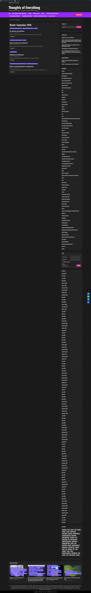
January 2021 (64, 404)
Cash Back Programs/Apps (66, 87)
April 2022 (63, 368)
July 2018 (63, 472)
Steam (72, 551)
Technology (64, 218)
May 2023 (63, 337)
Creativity (63, 99)
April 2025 (63, 299)
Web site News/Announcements (28, 28)
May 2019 (63, 449)
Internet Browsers (65, 147)
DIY (62, 113)
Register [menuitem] (6, 0)
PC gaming (70, 549)
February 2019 (64, 456)
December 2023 (64, 323)
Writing (63, 248)
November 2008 (64, 508)
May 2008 (63, 522)
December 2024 (64, 306)
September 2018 (65, 467)
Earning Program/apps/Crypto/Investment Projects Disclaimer (44, 588)
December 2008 (64, 505)
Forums (29, 13)
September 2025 (65, 295)
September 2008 (65, 512)
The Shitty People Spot (66, 220)
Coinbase (63, 531)
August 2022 (64, 359)
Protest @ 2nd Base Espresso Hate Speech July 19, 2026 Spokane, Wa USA (54, 578)
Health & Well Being (65, 142)
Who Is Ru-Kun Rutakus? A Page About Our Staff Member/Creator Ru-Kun (53, 585)
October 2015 (64, 482)
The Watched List (65, 222)
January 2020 (64, 430)
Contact (42, 13)
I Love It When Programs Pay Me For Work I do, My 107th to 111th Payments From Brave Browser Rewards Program (71, 52)
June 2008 (63, 520)
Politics (63, 192)
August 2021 (64, 387)
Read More (13, 36)
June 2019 (63, 446)
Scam (76, 549)
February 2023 (64, 344)
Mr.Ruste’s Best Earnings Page (75, 585)
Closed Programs (65, 95)
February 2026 (64, 283)
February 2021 (64, 401)
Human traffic (64, 539)
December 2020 (64, 406)
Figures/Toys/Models (65, 132)
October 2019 (64, 437)
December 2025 (64, 287)
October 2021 (64, 382)
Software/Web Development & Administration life (18, 63)
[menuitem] (1, 1)
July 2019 (63, 444)
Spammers (63, 213)
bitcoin (72, 529)
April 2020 (64, 422)
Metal (63, 170)
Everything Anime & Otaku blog (67, 125)
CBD (62, 92)
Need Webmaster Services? (27, 16)
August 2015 (64, 486)
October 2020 (64, 411)
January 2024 (64, 321)
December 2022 (64, 349)
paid (75, 543)
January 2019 (64, 458)
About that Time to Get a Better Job (19, 43)
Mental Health (64, 168)
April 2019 (63, 451)
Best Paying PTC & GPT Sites (67, 78)
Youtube (78, 555)
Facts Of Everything (65, 128)
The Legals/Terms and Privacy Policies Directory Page (21, 588)
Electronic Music (65, 121)
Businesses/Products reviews (67, 83)
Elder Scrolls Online (65, 537)
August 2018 (64, 470)
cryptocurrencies (65, 104)
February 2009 (64, 501)
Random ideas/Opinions (66, 199)
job (68, 539)
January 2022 (64, 375)
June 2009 (64, 496)
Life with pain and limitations (17, 31)
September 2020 (65, 413)
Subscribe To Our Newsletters (52, 13)
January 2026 (64, 285)
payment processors (75, 545)
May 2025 (63, 297)
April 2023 (63, 340)
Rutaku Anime (64, 203)
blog (75, 529)
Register (64, 264)
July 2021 (63, 389)
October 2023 (64, 328)
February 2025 (64, 304)
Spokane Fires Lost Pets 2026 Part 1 (68, 37)
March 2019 (64, 453)
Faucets (63, 130)
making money (74, 541)
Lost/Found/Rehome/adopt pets (67, 163)
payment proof (64, 547)
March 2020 (64, 425)
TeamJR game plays (65, 215)
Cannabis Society (65, 85)
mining (72, 543)
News (63, 180)
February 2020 (64, 427)
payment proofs (71, 547)
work (67, 555)
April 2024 (63, 316)
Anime (69, 529)
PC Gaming (64, 189)
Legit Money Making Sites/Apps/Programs (69, 151)
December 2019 (64, 432)
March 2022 (64, 370)
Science (63, 208)
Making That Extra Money (66, 166)
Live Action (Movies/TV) (66, 156)
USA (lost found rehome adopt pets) (68, 237)
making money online (66, 543)
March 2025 (64, 302)
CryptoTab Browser (76, 533)
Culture (63, 106)
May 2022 (63, 366)
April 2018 (63, 479)
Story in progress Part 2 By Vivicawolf (72, 64)
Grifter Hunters (64, 140)
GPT (76, 537)
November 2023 (64, 325)
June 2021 (63, 392)
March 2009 (64, 498)
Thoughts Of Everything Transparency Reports (70, 230)
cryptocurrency (73, 531)
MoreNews (49, 591)
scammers (64, 551)
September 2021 (65, 385)
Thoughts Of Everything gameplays (68, 227)
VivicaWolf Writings (65, 241)
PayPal (63, 549)
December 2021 (64, 377)
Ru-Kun (11, 32)
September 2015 (65, 484)
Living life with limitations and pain (16, 28)
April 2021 (63, 396)
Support (77, 587)
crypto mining (64, 102)
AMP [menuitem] (19, 0)
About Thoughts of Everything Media (19, 13)
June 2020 (63, 418)
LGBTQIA (63, 154)
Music (63, 177)
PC (66, 549)
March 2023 (64, 342)
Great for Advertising (65, 137)
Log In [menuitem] (3, 0)
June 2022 (63, 363)
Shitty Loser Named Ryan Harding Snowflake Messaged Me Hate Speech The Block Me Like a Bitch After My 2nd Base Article (71, 41)
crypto (68, 531)
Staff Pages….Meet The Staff (33, 585)
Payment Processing (65, 185)
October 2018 (64, 465)
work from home (72, 555)
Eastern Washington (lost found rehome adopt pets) (71, 118)
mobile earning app (65, 173)
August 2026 (64, 273)
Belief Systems (64, 76)
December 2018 (64, 460)
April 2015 (63, 494)
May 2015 (63, 491)
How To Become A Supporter (14, 16)
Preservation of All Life (66, 194)
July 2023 (63, 332)
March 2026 (64, 280)
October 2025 (64, 292)
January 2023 (64, 347)
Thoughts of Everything (24, 7)
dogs (62, 116)
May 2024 (63, 314)
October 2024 (64, 309)
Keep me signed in (66, 262)
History (63, 144)
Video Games (64, 239)
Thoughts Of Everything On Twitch (40, 16)
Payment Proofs (64, 187)
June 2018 (63, 475)
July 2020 (63, 415)
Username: (65, 257)
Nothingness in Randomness (17, 55)
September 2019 (65, 439)
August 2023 (64, 330)
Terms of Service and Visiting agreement (66, 588)
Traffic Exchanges (65, 232)
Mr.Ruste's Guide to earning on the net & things (70, 175)
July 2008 (63, 517)
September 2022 (65, 356)
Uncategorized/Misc (13, 51)
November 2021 (64, 380)
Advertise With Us (36, 13)
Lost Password (65, 265)
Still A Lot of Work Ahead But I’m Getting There (22, 66)
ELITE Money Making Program (67, 123)
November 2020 (64, 408)
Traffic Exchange (74, 553)
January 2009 (64, 503)
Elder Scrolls (74, 535)
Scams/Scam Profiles (65, 206)
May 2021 (63, 394)
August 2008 (64, 515)
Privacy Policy (77, 588)
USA (79, 553)
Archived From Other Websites (67, 73)
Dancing (63, 109)
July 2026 (63, 276)
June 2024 (63, 311)
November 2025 (64, 290)
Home (10, 13)
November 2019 (64, 434)
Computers (64, 97)
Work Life (35, 28)
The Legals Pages (52, 16)
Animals (63, 71)
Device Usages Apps (65, 111)
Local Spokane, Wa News (66, 161)
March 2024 (64, 318)
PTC (73, 549)
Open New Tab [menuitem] (11, 0)
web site (63, 555)
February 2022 (64, 373)
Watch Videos (79, 14)
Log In (78, 265)
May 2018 (63, 477)
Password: (65, 259)
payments (77, 547)
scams (68, 551)
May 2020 (63, 420)
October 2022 (64, 354)
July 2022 (63, 361)
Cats (62, 90)
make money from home (66, 541)
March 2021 (64, 399)
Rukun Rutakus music (65, 201)
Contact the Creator (34, 587)
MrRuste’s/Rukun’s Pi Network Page (19, 587)
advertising (64, 529)
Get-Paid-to (72, 537)
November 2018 (64, 463)
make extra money (74, 539)
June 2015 (63, 489)
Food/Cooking (64, 135)
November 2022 (64, 351)
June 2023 (63, 335)
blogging (78, 529)
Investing (63, 149)
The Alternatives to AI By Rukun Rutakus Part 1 (70, 48)
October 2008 (64, 510)
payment (69, 545)
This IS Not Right (65, 225)
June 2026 (63, 278)
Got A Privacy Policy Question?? (45, 587)
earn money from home (66, 535)
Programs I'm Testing (65, 196)
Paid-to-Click (64, 182)
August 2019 (64, 441)
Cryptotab (70, 533)
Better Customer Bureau (66, 80)
